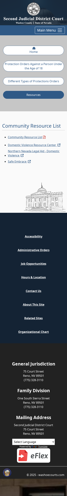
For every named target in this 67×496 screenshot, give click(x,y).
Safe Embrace (19, 161)
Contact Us (33, 291)
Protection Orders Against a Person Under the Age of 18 (33, 66)
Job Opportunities (33, 264)
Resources (33, 95)
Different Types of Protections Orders (33, 81)
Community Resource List (27, 137)
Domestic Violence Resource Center (34, 145)
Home (33, 52)
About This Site (33, 305)
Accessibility (33, 236)
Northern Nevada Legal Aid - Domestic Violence (36, 153)
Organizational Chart (33, 332)
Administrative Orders (33, 250)
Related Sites (33, 318)
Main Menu (46, 30)
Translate (43, 446)
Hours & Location (33, 277)
